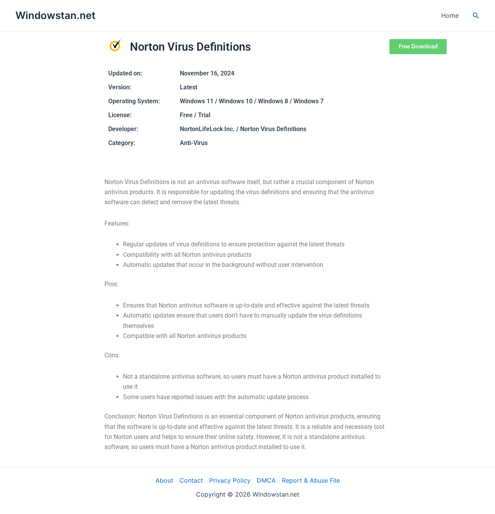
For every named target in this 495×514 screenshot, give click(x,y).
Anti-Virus (194, 143)
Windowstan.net (55, 15)
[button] (476, 15)
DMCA (266, 480)
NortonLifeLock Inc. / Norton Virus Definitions (243, 129)
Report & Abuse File (311, 480)
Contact (191, 480)
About (164, 480)
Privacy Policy (230, 480)
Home (450, 15)
